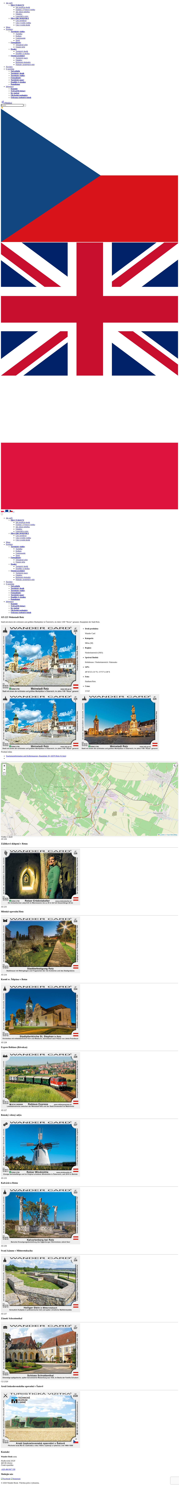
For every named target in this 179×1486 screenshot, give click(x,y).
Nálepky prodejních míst (25, 64)
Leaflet (162, 835)
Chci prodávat (21, 21)
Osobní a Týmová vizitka (25, 10)
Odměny (19, 14)
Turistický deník (22, 51)
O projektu (10, 69)
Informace (10, 86)
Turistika (19, 34)
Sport (18, 40)
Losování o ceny (22, 16)
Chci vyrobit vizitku (23, 23)
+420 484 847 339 (8, 1469)
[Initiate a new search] (175, 766)
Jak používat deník (23, 7)
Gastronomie (20, 38)
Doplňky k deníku (23, 54)
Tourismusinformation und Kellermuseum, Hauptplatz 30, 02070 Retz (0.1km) (36, 756)
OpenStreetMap (172, 835)
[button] (4, 766)
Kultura (18, 36)
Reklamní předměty (23, 62)
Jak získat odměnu (23, 12)
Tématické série (22, 45)
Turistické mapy (22, 58)
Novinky (9, 67)
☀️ (2, 108)
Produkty (9, 29)
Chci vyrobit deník (23, 25)
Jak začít (9, 3)
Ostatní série (20, 47)
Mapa (8, 27)
